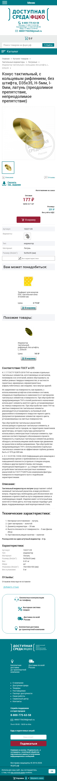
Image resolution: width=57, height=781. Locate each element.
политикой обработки (30, 752)
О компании (18, 682)
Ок (52, 771)
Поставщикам (19, 690)
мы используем (18, 772)
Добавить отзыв (11, 587)
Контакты (17, 701)
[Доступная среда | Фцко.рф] (28, 14)
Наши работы (19, 696)
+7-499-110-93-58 (31, 25)
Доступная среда (20, 685)
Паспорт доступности (22, 693)
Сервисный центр (20, 698)
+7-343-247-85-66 (34, 27)
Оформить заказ (36, 778)
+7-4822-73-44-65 (31, 28)
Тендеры (16, 688)
